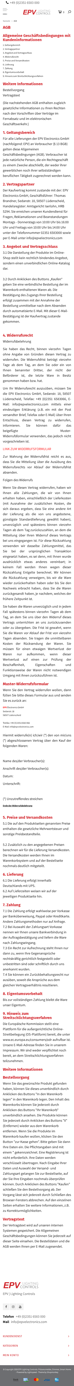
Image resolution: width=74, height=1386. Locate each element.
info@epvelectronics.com (44, 238)
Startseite (6, 21)
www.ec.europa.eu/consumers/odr (27, 1039)
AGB (15, 21)
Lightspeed (32, 1372)
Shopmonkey (52, 1372)
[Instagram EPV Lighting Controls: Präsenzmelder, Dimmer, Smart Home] (13, 1306)
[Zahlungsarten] (16, 1380)
